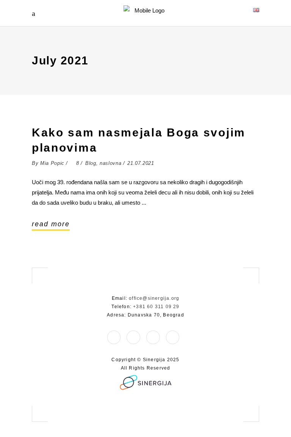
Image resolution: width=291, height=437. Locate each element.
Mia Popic (52, 163)
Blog (90, 163)
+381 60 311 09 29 (156, 306)
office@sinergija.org (154, 298)
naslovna (110, 163)
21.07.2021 (140, 163)
